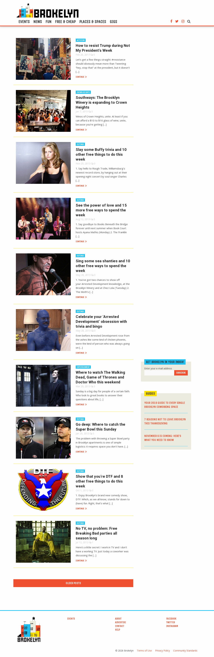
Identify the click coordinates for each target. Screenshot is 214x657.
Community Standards (185, 650)
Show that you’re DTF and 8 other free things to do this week (99, 481)
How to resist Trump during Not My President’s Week (103, 48)
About (118, 618)
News (37, 21)
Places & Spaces (92, 21)
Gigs (113, 21)
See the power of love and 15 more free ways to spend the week (101, 210)
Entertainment (83, 367)
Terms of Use (144, 650)
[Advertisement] (166, 478)
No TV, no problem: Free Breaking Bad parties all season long (96, 533)
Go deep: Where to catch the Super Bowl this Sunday (100, 426)
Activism (81, 40)
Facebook (171, 618)
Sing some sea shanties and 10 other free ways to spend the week (103, 266)
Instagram (172, 626)
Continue (80, 76)
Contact (119, 626)
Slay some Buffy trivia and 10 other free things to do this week (101, 154)
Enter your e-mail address (158, 368)
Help (117, 629)
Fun (48, 21)
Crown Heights (83, 92)
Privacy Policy (162, 650)
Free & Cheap (65, 21)
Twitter (170, 622)
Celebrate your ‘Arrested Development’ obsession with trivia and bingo (101, 321)
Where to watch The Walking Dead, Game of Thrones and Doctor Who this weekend (100, 377)
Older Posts (73, 583)
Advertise (120, 622)
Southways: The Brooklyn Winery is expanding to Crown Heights (101, 102)
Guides (150, 393)
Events (24, 21)
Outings (80, 144)
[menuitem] (24, 22)
